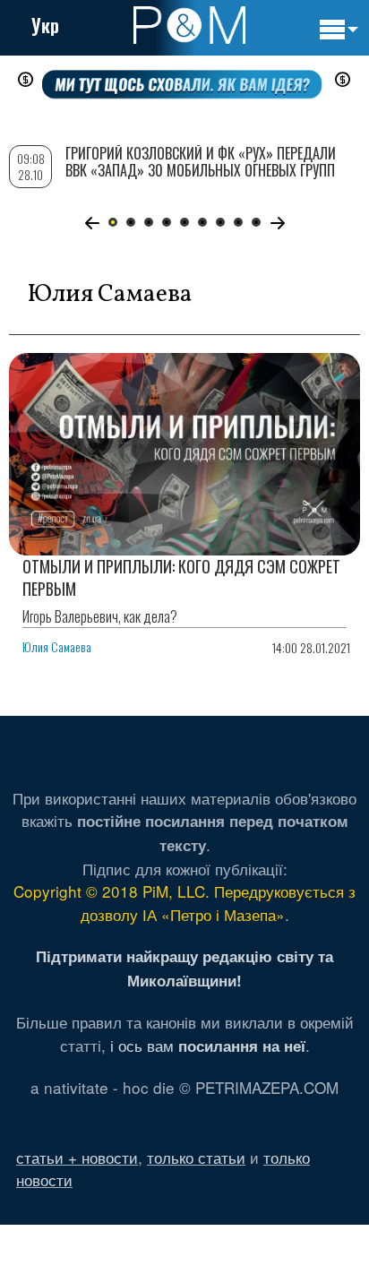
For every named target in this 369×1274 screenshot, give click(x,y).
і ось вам (207, 1045)
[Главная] (189, 25)
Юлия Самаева (56, 646)
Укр (45, 25)
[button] (92, 223)
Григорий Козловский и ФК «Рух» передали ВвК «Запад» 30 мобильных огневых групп (200, 161)
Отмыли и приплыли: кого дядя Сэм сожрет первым (181, 577)
